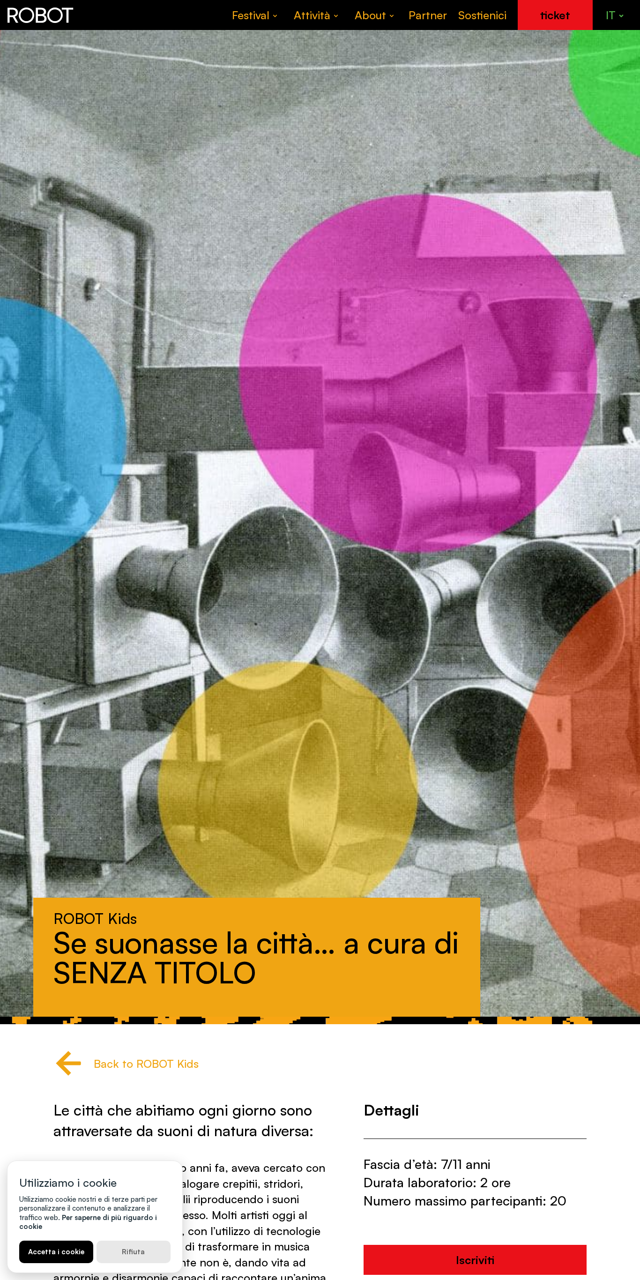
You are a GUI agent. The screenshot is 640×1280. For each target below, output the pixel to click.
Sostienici (482, 15)
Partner (428, 15)
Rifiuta (133, 1251)
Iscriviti (475, 1259)
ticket (555, 15)
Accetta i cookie (56, 1251)
